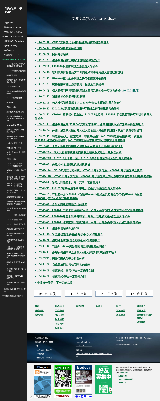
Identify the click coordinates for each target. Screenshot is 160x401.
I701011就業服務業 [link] (14, 125)
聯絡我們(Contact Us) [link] (12, 55)
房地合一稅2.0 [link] (12, 107)
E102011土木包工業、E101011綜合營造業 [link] (15, 164)
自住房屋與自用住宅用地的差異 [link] (16, 270)
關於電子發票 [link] (12, 75)
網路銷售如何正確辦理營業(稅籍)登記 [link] (16, 81)
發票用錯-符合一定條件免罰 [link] (16, 283)
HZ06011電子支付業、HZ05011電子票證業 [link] (15, 185)
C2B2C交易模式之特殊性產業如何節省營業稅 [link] (16, 65)
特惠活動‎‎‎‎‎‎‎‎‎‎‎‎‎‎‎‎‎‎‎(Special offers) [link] (13, 32)
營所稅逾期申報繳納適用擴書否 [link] (16, 92)
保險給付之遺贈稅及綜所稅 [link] (16, 171)
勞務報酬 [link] (10, 102)
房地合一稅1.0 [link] (12, 159)
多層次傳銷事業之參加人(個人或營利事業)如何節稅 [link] (16, 255)
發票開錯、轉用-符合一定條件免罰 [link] (16, 277)
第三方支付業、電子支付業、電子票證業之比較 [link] (16, 178)
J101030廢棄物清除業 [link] (15, 197)
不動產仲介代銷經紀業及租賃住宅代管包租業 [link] (16, 202)
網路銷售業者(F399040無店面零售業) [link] (15, 137)
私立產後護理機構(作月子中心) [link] (15, 234)
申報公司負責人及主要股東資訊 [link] (16, 153)
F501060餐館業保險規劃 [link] (16, 71)
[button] (157, 3)
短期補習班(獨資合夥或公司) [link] (15, 241)
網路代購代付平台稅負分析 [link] (16, 263)
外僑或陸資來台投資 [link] (14, 143)
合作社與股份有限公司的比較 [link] (16, 209)
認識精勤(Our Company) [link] (13, 27)
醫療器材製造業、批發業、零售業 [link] (15, 131)
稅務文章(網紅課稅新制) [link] (13, 296)
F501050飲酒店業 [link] (13, 86)
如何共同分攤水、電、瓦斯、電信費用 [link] (16, 191)
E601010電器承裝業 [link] (14, 220)
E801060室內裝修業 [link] (14, 98)
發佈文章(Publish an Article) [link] (14, 59)
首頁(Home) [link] (8, 23)
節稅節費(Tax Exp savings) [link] (14, 41)
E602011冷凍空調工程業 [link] (16, 224)
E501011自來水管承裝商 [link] (16, 215)
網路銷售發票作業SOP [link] (15, 229)
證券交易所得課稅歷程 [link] (15, 112)
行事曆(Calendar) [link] (10, 46)
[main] (93, 18)
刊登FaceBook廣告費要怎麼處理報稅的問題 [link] (15, 248)
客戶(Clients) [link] (9, 50)
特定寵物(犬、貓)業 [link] (14, 148)
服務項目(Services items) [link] (13, 36)
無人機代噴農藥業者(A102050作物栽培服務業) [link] (15, 118)
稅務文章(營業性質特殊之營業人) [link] (15, 290)
